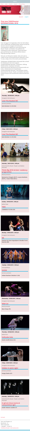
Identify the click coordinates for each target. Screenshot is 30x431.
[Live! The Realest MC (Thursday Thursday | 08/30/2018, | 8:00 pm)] (15, 86)
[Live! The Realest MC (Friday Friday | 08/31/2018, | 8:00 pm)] (15, 119)
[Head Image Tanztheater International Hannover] (15, 10)
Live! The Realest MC (10, 101)
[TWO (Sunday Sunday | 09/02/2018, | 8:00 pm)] (15, 192)
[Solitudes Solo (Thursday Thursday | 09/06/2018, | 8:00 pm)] (15, 322)
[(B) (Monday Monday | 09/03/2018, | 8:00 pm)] (15, 223)
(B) (3, 238)
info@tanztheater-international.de (9, 428)
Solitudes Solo (7, 337)
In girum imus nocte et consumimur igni (11, 404)
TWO (4, 207)
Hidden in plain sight (10, 368)
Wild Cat (5, 304)
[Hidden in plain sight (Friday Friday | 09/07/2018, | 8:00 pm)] (15, 353)
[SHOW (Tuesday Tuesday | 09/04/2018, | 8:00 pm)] (15, 255)
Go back (3, 417)
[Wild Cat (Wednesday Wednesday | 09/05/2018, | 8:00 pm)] (15, 289)
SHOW (4, 270)
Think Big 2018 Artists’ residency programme (14, 171)
